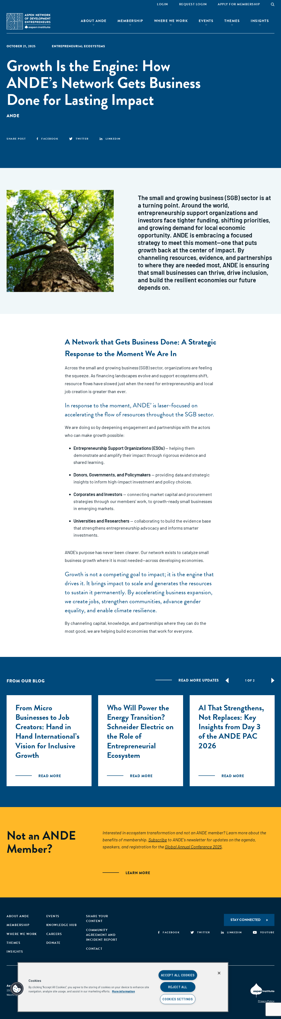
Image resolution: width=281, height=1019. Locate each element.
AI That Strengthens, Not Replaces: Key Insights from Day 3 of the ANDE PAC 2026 (231, 726)
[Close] (219, 973)
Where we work (22, 934)
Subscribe (157, 839)
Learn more (138, 872)
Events (206, 21)
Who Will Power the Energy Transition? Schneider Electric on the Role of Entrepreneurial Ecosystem (140, 731)
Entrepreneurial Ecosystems (78, 46)
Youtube (267, 932)
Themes (232, 21)
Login (162, 4)
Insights (260, 21)
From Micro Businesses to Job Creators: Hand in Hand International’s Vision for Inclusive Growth (47, 731)
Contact (94, 948)
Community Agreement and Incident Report (101, 935)
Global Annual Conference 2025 (193, 846)
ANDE (13, 116)
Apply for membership (239, 4)
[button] (17, 989)
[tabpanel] (49, 740)
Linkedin (113, 139)
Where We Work (171, 21)
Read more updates (198, 680)
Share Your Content (97, 918)
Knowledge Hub (61, 925)
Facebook (49, 139)
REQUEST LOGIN (193, 4)
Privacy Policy (266, 1001)
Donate (53, 943)
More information (123, 991)
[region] (123, 987)
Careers (54, 934)
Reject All (177, 987)
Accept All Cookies (178, 975)
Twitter (82, 139)
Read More (49, 775)
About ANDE (93, 21)
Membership (130, 21)
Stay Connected (246, 919)
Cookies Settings (177, 999)
